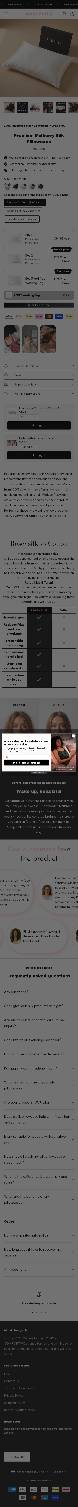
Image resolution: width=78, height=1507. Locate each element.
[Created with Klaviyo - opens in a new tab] (39, 772)
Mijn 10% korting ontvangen (26, 762)
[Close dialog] (73, 735)
